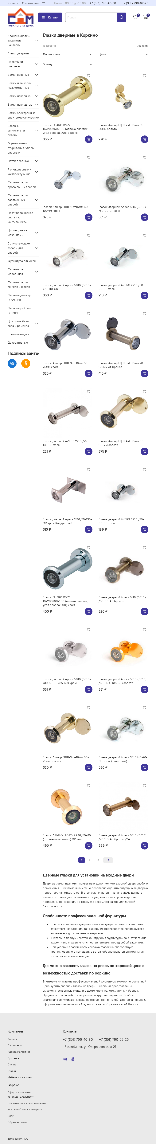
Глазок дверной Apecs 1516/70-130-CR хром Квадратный (67, 521)
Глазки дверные (18, 53)
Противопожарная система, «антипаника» (20, 217)
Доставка (13, 1058)
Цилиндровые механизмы (17, 232)
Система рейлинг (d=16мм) (20, 310)
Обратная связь (17, 1122)
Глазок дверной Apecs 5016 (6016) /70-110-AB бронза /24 (122, 837)
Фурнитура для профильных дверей (22, 184)
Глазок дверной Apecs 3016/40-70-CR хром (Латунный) (123, 759)
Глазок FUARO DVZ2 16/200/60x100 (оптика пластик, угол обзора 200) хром (65, 601)
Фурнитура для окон (22, 261)
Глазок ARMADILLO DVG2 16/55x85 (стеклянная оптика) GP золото (67, 837)
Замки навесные (19, 96)
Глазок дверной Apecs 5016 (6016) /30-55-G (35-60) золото (122, 681)
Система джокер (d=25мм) (19, 297)
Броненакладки (18, 334)
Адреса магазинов (19, 1051)
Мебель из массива (20, 1077)
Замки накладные (20, 104)
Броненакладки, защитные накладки (19, 40)
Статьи (12, 1071)
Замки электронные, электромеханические (23, 115)
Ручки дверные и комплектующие (19, 171)
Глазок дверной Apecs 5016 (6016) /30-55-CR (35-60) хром (67, 681)
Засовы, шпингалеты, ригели (16, 130)
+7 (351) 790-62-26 (135, 3)
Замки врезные (18, 74)
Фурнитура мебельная (15, 271)
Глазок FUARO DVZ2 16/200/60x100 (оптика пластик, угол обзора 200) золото (65, 129)
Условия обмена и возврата (25, 1109)
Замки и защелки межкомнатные (20, 85)
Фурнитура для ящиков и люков (19, 284)
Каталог (13, 3)
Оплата (12, 1064)
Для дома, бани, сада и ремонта (19, 323)
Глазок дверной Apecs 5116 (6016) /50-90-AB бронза (122, 599)
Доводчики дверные (15, 64)
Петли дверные (18, 161)
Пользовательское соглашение (27, 1103)
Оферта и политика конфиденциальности (21, 1094)
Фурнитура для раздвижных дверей (18, 199)
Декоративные (18, 342)
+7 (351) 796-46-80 (103, 3)
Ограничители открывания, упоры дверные (21, 147)
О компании (30, 3)
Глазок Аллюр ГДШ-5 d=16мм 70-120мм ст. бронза (121, 365)
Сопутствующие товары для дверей (19, 247)
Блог (11, 1116)
